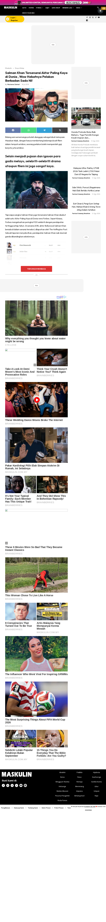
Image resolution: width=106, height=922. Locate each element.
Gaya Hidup (19, 68)
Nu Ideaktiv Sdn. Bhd (89, 806)
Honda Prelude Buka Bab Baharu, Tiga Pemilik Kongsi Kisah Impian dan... (85, 135)
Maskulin (8, 68)
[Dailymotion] (87, 20)
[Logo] (10, 7)
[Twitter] (92, 17)
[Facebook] (87, 17)
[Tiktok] (95, 17)
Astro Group (88, 810)
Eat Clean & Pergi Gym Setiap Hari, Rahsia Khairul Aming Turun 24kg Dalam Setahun (86, 206)
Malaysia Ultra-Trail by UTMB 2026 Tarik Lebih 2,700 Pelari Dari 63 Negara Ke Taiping (86, 171)
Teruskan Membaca (36, 269)
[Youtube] (98, 17)
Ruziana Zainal (13, 84)
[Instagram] (89, 17)
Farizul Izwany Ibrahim (80, 141)
